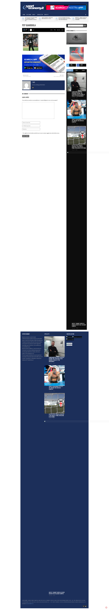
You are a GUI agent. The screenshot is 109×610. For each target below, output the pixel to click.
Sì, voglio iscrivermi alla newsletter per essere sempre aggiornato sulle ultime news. (41, 133)
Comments (83, 70)
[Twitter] (86, 606)
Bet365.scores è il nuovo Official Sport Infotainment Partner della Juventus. (64, 18)
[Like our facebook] (78, 65)
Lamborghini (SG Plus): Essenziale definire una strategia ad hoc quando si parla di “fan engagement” (78, 94)
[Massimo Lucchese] (77, 337)
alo (33, 29)
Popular (69, 70)
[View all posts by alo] (31, 30)
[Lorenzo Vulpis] (70, 339)
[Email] (33, 87)
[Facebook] (83, 606)
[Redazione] (69, 337)
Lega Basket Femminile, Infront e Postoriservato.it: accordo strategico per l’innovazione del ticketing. (80, 19)
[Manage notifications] (106, 607)
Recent (77, 70)
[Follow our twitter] (67, 65)
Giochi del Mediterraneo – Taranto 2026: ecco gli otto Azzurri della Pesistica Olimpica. (48, 18)
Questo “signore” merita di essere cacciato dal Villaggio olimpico (79, 325)
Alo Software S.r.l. (30, 603)
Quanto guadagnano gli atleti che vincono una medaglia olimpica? (79, 120)
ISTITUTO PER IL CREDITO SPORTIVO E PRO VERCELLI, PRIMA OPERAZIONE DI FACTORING (79, 146)
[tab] (69, 70)
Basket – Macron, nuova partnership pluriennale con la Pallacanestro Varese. (31, 18)
